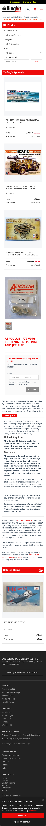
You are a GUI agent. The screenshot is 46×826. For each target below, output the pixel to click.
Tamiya (11, 557)
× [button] (43, 800)
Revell (36, 555)
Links (4, 768)
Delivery (5, 761)
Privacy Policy (15, 735)
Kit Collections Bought (11, 692)
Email (9, 373)
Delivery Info (9, 415)
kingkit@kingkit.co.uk (12, 795)
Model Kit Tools (8, 699)
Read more (33, 810)
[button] (23, 822)
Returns (5, 765)
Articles (5, 735)
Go (36, 61)
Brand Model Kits (9, 689)
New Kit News (8, 702)
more (20, 557)
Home (4, 17)
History (5, 722)
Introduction (7, 712)
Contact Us (6, 718)
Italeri (4, 557)
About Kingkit (7, 715)
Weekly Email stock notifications (22, 672)
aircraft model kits (24, 520)
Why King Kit (7, 725)
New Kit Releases (9, 695)
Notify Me (32, 389)
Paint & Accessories (31, 17)
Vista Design (25, 744)
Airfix (31, 555)
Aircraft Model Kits (15, 17)
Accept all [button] (23, 815)
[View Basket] (35, 9)
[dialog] (23, 811)
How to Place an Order (11, 758)
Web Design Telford (9, 744)
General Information (10, 755)
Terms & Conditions (31, 735)
